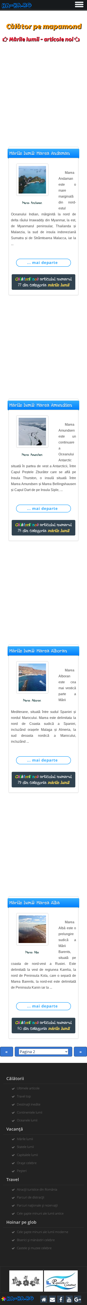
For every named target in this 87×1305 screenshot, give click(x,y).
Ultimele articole (28, 1088)
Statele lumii (25, 1147)
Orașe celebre (27, 1163)
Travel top (24, 1096)
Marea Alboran (32, 701)
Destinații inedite (28, 1104)
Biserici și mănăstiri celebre (36, 1240)
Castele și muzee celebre (34, 1248)
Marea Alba (32, 952)
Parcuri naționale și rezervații (37, 1205)
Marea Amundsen (32, 455)
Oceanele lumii (27, 1120)
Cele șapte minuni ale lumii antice (40, 1213)
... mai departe (42, 262)
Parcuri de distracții (30, 1197)
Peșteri (22, 1171)
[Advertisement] (43, 92)
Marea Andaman (32, 203)
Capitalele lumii (27, 1155)
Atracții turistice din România (37, 1189)
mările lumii (58, 285)
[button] (79, 3)
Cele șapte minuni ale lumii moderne (42, 1232)
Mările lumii (25, 1139)
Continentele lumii (29, 1112)
